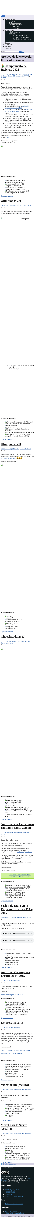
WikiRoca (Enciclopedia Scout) (14, 1213)
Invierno (3, 78)
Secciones (16, 26)
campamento (19, 76)
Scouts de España (10, 1191)
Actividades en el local (20, 35)
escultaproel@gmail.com (8, 458)
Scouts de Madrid (10, 1193)
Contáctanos (8, 44)
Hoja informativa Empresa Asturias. (12, 1053)
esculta (3, 834)
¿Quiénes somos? (10, 19)
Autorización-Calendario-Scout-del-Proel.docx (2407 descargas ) (20, 875)
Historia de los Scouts (11, 1211)
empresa (23, 917)
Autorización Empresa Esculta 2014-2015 (13, 995)
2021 (13, 76)
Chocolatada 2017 (13, 636)
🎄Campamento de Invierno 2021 (14, 67)
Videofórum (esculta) (15, 1084)
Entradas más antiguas (8, 1164)
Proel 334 (12, 21)
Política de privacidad (7, 1216)
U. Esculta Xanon (6, 76)
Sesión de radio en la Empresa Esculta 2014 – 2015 (16, 909)
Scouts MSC (8, 1194)
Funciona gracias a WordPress (23, 1216)
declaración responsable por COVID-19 (17, 107)
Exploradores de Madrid (12, 1189)
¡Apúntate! (8, 46)
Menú (2, 16)
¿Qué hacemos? (9, 30)
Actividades (12, 34)
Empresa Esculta (12, 1022)
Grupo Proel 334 (27, 74)
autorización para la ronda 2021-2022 (18, 110)
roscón (11, 643)
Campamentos (16, 74)
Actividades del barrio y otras (22, 39)
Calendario (26, 832)
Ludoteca (11, 41)
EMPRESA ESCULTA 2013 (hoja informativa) (15, 1050)
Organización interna (15, 24)
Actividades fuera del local (21, 37)
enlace (8, 137)
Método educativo (14, 32)
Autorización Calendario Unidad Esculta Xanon (17, 825)
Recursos (7, 43)
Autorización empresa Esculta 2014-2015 (15, 973)
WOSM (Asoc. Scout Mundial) (14, 1196)
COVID (26, 76)
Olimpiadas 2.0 (11, 200)
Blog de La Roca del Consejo (14, 1204)
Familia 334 (8, 48)
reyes (6, 643)
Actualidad (16, 28)
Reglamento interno (15, 23)
